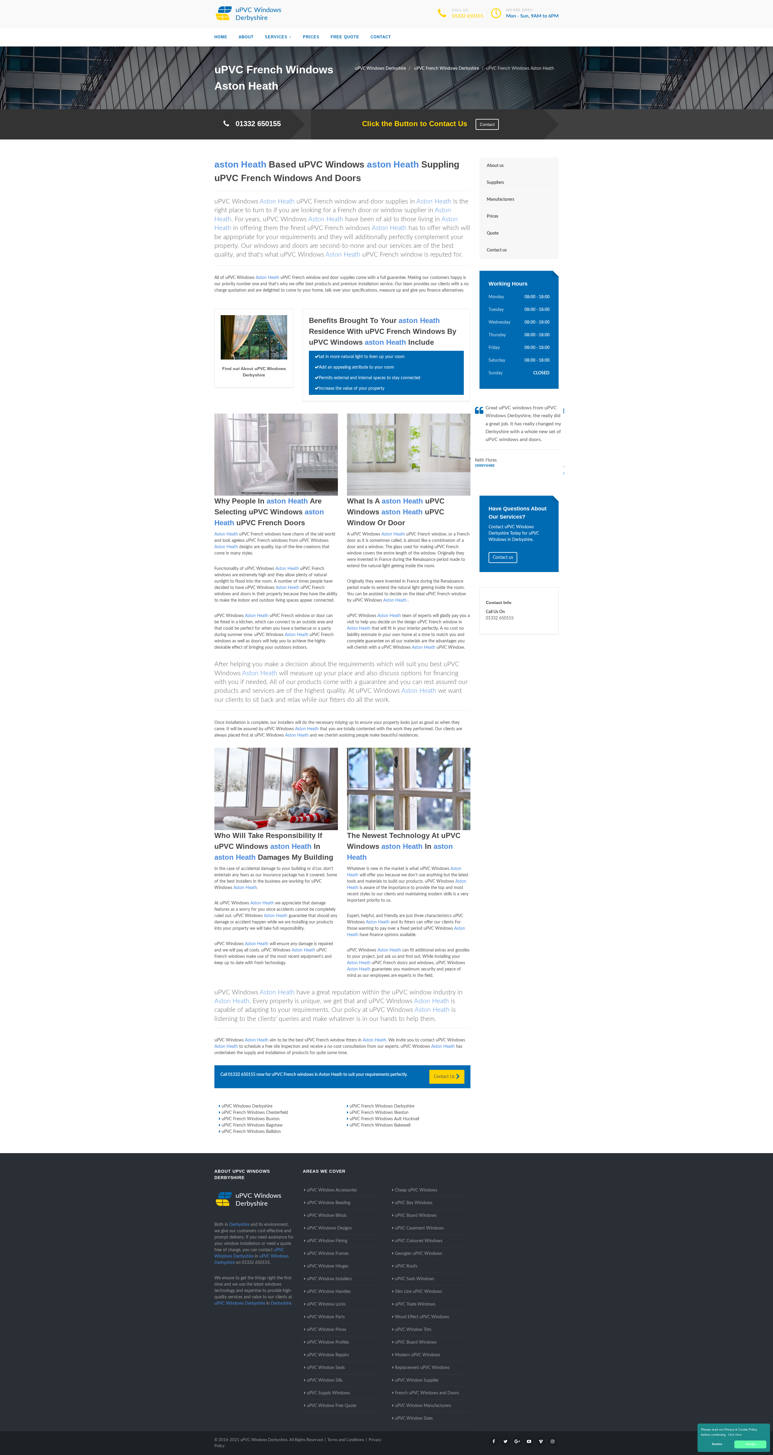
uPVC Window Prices (326, 1330)
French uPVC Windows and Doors (427, 1393)
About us (495, 166)
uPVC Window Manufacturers (423, 1406)
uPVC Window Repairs (328, 1355)
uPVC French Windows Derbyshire (382, 1106)
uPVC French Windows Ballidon (251, 1132)
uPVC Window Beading (328, 1203)
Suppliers (495, 183)
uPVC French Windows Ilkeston (379, 1113)
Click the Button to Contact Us (411, 124)
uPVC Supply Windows (328, 1393)
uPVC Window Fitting (327, 1241)
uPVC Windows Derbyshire (247, 1106)
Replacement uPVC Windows (422, 1368)
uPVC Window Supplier (417, 1380)
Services (276, 37)
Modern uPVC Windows (417, 1355)
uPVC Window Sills (324, 1380)
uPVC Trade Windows (415, 1304)
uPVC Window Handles (329, 1292)
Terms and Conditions (345, 1440)
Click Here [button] (735, 1434)
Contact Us (445, 1077)
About (246, 37)
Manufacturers (500, 199)
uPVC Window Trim (413, 1330)
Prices (311, 37)
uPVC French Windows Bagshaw (252, 1125)
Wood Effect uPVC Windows (422, 1317)
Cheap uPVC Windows (416, 1190)
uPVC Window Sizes (414, 1418)
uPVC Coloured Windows (418, 1241)
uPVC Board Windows (416, 1216)
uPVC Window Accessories (332, 1190)
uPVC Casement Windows (419, 1228)
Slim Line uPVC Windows (418, 1292)
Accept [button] (750, 1444)
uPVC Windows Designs (329, 1228)
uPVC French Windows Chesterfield (255, 1113)
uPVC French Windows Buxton (251, 1119)
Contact (380, 37)
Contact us (497, 250)
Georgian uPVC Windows (418, 1254)
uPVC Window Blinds (327, 1216)
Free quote (345, 37)
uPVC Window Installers (329, 1279)
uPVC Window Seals (326, 1368)
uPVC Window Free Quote (331, 1406)
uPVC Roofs (406, 1266)
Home (220, 37)
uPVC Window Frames (328, 1254)
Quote (493, 233)
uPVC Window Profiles (328, 1342)
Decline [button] (717, 1444)
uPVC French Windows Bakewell (380, 1125)
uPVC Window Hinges (327, 1266)
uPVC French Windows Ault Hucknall (384, 1119)
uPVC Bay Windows (413, 1203)
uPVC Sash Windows (414, 1279)
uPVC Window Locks (326, 1304)
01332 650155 (467, 16)
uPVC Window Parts (326, 1317)
